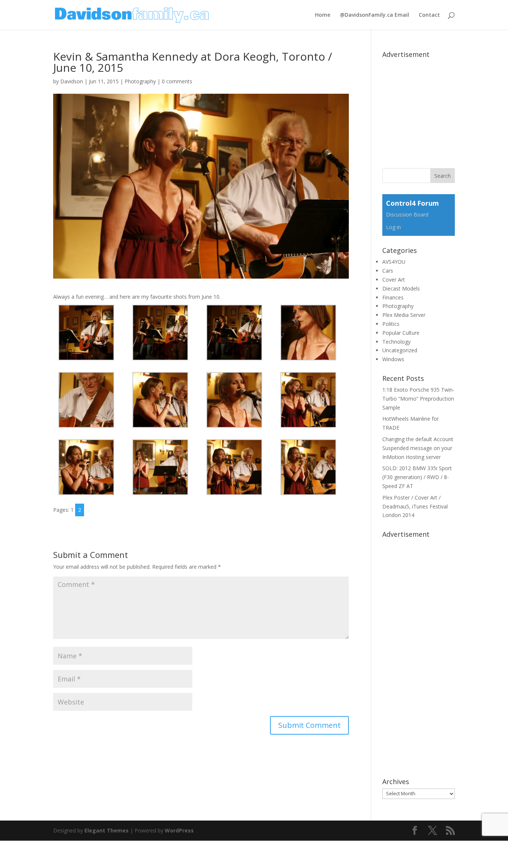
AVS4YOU (393, 261)
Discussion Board (407, 214)
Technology (396, 341)
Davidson (71, 81)
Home (322, 15)
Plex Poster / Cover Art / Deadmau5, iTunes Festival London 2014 (415, 506)
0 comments (177, 81)
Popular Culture (400, 332)
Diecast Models (401, 288)
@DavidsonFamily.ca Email (374, 15)
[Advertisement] (438, 107)
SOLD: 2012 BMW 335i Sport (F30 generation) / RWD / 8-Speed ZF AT (417, 477)
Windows (393, 359)
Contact (429, 15)
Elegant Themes (106, 830)
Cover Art (393, 279)
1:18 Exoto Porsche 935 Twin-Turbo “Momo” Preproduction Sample (418, 398)
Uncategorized (399, 350)
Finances (392, 297)
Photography (140, 81)
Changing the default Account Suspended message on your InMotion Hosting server (417, 448)
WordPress (179, 830)
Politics (390, 323)
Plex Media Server (403, 314)
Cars (387, 270)
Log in (393, 227)
